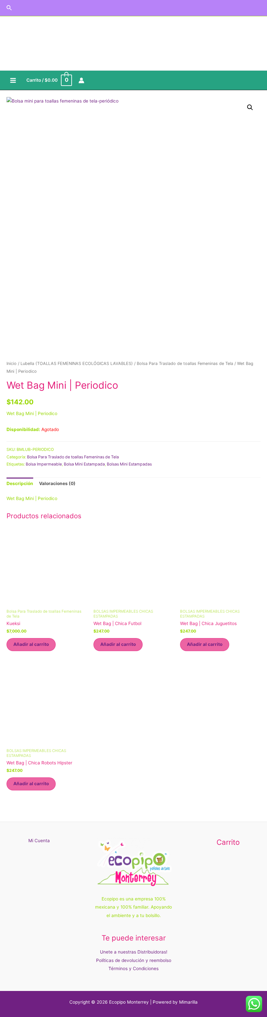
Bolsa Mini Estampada (84, 464)
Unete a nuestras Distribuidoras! (133, 951)
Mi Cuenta (39, 840)
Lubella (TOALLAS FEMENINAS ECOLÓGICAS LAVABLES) (77, 363)
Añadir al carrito (31, 644)
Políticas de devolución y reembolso (133, 960)
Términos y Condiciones (133, 968)
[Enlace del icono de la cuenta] (81, 80)
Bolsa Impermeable (44, 464)
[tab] (20, 484)
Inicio (12, 363)
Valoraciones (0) (57, 483)
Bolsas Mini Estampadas (129, 464)
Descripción (20, 483)
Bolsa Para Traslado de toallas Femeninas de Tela (185, 363)
